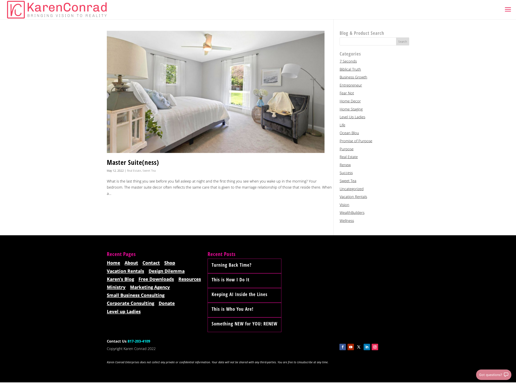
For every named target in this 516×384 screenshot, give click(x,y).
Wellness (347, 220)
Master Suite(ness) (133, 162)
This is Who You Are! (232, 309)
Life (342, 125)
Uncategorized (352, 188)
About (131, 263)
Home (113, 263)
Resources (189, 279)
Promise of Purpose (356, 140)
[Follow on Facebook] (342, 347)
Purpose (347, 149)
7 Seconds (348, 61)
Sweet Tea (149, 170)
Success (346, 172)
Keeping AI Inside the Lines (239, 294)
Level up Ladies (124, 311)
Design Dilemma (167, 271)
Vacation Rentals (353, 196)
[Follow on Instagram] (375, 347)
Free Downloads (156, 279)
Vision (344, 204)
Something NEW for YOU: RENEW (244, 323)
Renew (345, 164)
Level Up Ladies (352, 117)
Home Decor (350, 101)
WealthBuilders (352, 212)
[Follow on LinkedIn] (367, 347)
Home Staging (351, 109)
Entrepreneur (351, 85)
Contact (151, 263)
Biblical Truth (350, 69)
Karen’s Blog (120, 279)
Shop (169, 263)
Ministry (116, 287)
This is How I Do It (230, 279)
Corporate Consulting (130, 303)
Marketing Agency (150, 287)
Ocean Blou (349, 132)
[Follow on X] (359, 347)
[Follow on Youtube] (350, 347)
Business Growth (353, 77)
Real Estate (134, 170)
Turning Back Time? (232, 265)
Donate (167, 303)
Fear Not (347, 93)
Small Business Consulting (135, 295)
